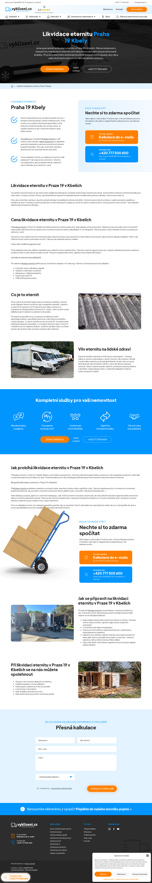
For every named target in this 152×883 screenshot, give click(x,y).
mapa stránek (30, 864)
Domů (12, 86)
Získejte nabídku (90, 829)
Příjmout (103, 874)
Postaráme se (26, 139)
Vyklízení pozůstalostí (58, 847)
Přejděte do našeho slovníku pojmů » (104, 809)
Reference (108, 9)
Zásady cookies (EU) (57, 853)
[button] (147, 855)
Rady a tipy (88, 838)
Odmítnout (121, 874)
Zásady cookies (109, 879)
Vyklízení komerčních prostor (60, 838)
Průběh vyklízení (90, 835)
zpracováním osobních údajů (61, 788)
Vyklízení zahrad (56, 832)
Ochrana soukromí (17, 870)
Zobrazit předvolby (139, 874)
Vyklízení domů (55, 841)
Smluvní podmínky (31, 870)
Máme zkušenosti (46, 141)
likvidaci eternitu (49, 139)
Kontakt (119, 9)
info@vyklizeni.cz (140, 2)
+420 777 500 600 (122, 2)
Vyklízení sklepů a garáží (58, 835)
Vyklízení (58, 850)
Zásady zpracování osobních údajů (127, 879)
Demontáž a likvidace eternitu (60, 829)
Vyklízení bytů (55, 844)
